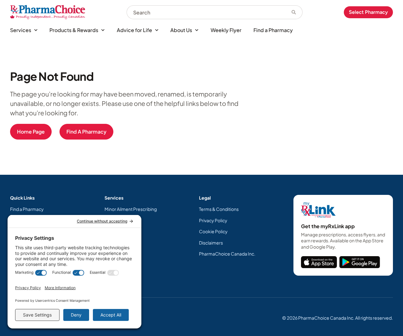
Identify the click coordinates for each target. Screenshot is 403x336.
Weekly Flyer (226, 30)
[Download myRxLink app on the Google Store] (359, 262)
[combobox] (206, 12)
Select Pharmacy (368, 12)
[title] (319, 262)
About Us (181, 30)
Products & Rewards (73, 30)
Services (20, 30)
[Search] (294, 12)
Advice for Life (134, 30)
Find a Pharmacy (273, 30)
